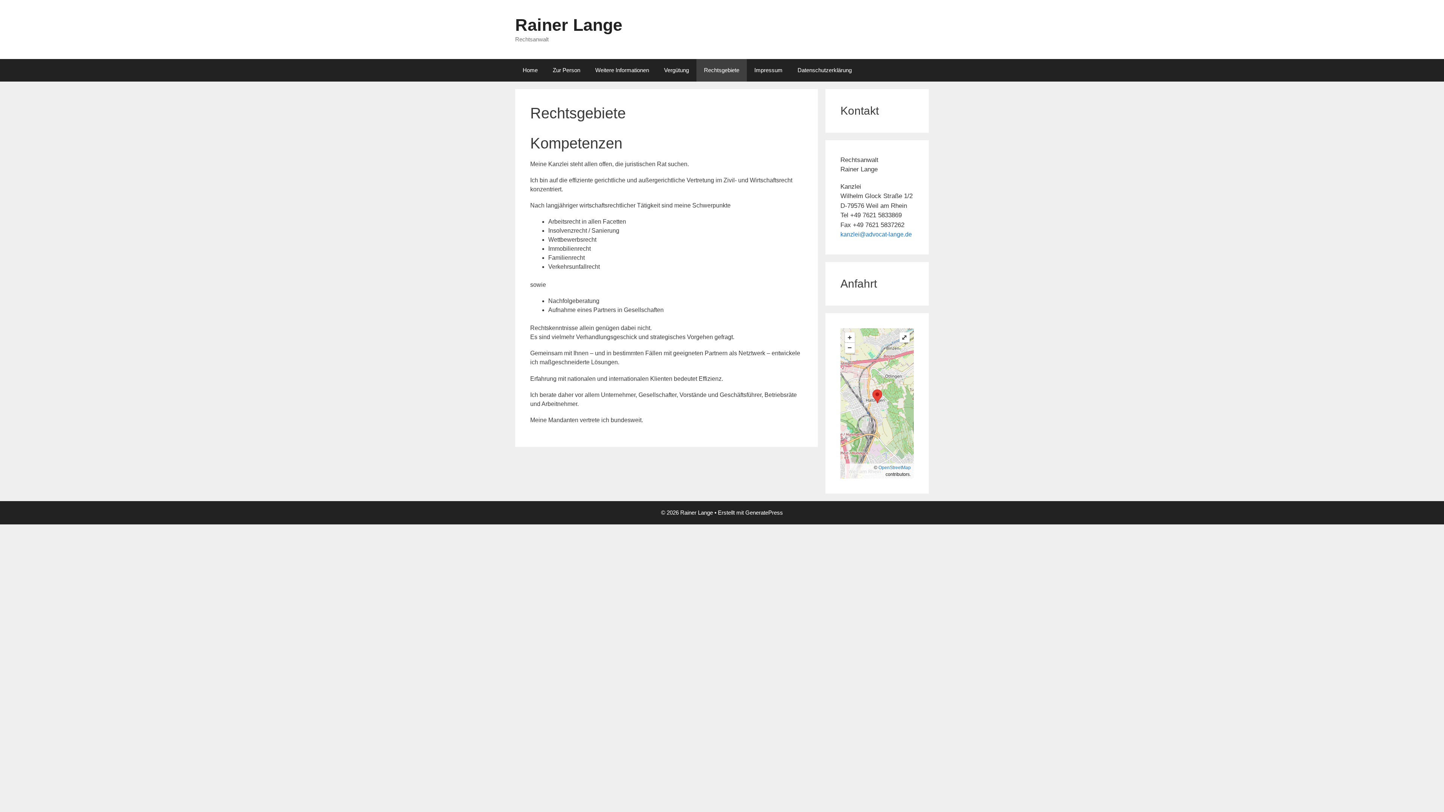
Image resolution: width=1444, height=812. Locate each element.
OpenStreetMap (894, 467)
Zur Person (566, 70)
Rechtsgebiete (721, 70)
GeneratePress (764, 512)
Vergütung (676, 70)
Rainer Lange (568, 25)
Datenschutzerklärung (825, 70)
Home (530, 70)
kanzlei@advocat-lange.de (876, 234)
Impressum (768, 70)
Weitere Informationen (622, 70)
